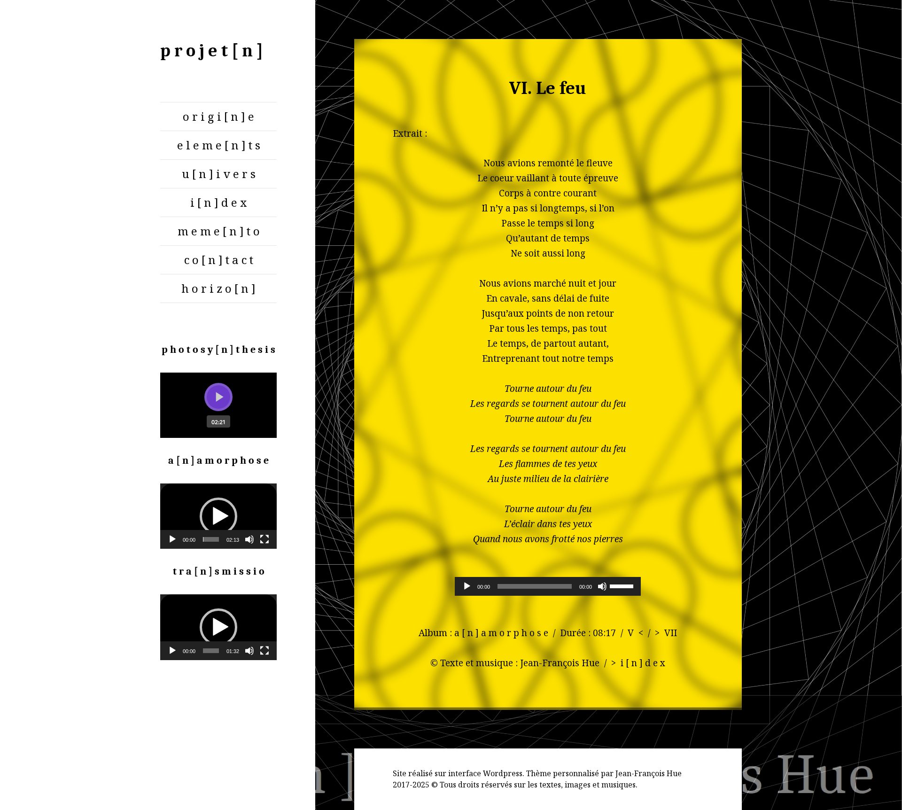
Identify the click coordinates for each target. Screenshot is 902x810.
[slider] (211, 539)
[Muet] (249, 539)
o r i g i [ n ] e (218, 116)
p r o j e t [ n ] (211, 50)
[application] (218, 516)
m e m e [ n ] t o (219, 231)
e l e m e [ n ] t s (218, 145)
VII (670, 633)
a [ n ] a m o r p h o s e (501, 633)
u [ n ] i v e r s (219, 173)
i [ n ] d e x (218, 202)
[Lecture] (172, 539)
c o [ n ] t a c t (218, 259)
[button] (218, 516)
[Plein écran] (264, 539)
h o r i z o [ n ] (218, 288)
